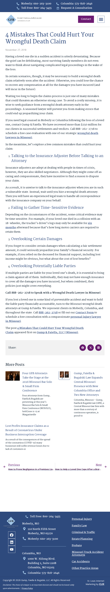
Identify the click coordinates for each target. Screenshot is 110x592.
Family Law (79, 526)
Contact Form (84, 313)
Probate (77, 546)
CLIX (101, 584)
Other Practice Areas (85, 568)
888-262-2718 (48, 313)
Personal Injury (82, 519)
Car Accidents (81, 562)
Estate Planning (82, 539)
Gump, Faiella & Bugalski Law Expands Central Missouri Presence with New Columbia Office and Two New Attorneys (88, 384)
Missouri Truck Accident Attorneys (88, 553)
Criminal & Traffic (83, 532)
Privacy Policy (27, 588)
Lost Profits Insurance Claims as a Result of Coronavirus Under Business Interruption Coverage (27, 430)
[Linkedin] (11, 542)
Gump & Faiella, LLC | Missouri (57, 332)
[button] (101, 19)
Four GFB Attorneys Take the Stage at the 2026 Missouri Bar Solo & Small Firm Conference (37, 382)
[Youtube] (11, 549)
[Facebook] (11, 535)
